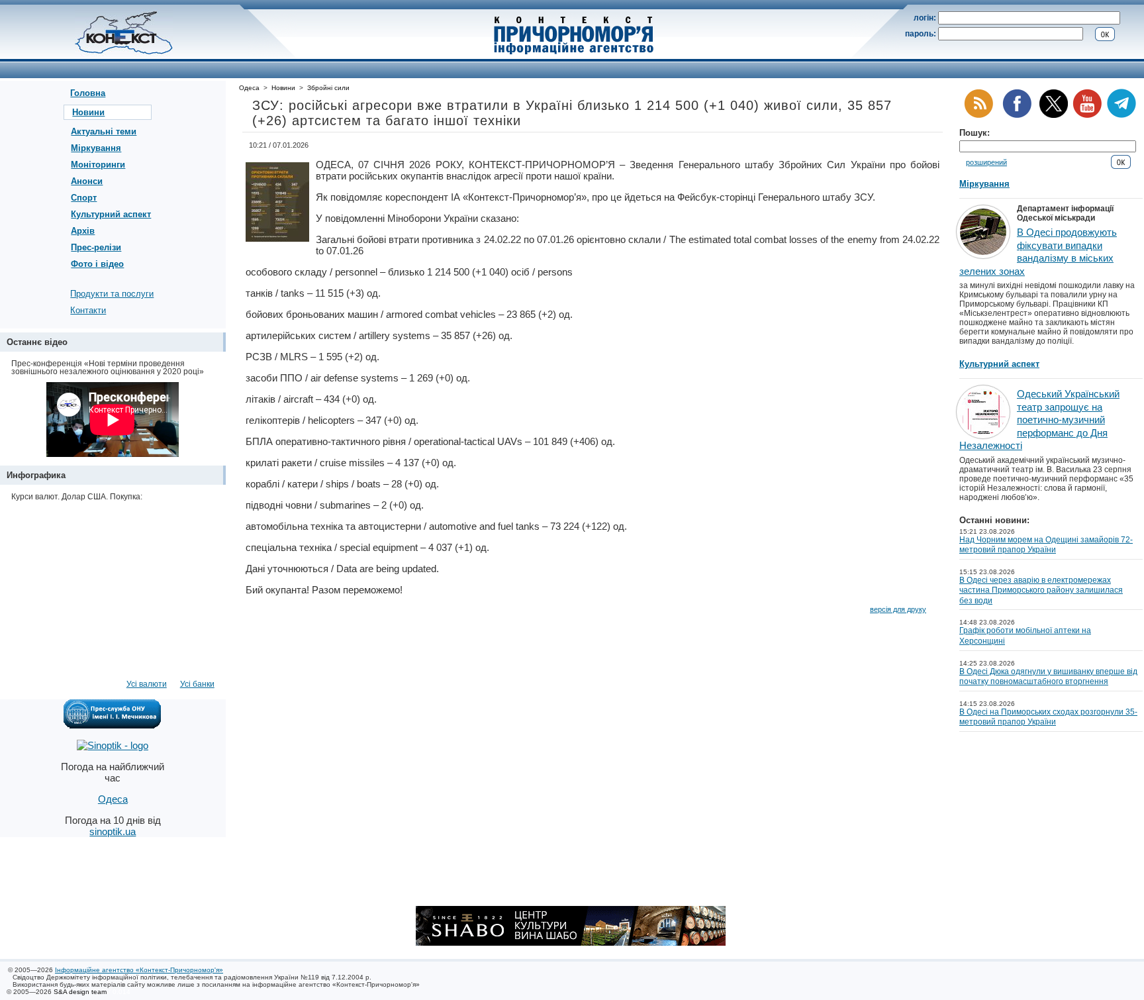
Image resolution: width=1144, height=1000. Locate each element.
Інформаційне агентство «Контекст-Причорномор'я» (139, 970)
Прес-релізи (96, 247)
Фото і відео (97, 264)
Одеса (249, 87)
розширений (986, 162)
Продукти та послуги (112, 294)
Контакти (88, 310)
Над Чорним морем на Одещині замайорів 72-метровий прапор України (1046, 545)
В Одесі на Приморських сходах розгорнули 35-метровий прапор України (1048, 717)
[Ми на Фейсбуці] (1017, 115)
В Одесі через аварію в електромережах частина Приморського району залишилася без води (1041, 590)
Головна (87, 93)
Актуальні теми (103, 131)
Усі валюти (146, 684)
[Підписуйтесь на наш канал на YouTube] (1087, 115)
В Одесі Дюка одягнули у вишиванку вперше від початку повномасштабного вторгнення (1048, 677)
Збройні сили (328, 87)
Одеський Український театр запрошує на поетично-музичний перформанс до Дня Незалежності (1039, 419)
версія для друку (898, 609)
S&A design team (80, 991)
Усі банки (197, 684)
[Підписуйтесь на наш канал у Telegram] (1121, 115)
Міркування (96, 148)
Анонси (87, 181)
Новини (88, 112)
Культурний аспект (111, 214)
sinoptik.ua (112, 831)
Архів (83, 231)
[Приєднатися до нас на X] (1053, 115)
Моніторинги (98, 165)
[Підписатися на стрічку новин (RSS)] (978, 115)
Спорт (84, 198)
